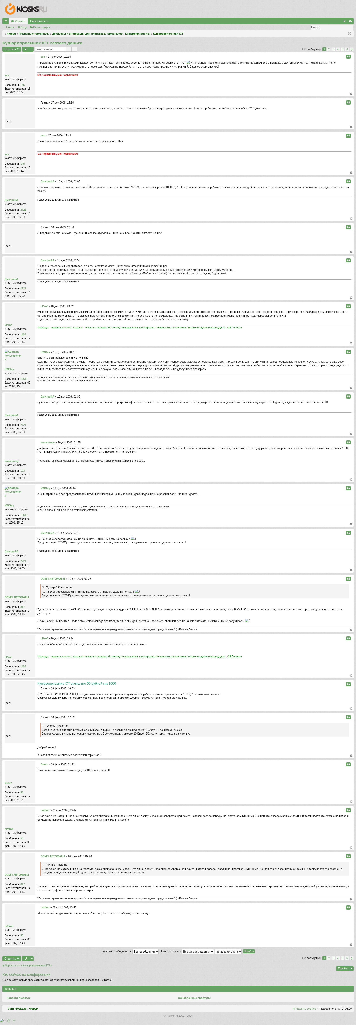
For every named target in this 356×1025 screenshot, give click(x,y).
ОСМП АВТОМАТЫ (17, 597)
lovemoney (12, 461)
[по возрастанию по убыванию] (228, 951)
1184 (23, 334)
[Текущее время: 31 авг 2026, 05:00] (349, 33)
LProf (8, 325)
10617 (24, 378)
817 (22, 607)
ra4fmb (9, 828)
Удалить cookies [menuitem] (306, 1008)
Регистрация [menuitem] (351, 22)
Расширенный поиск (350, 27)
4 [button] (338, 49)
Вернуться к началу (351, 94)
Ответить (10, 49)
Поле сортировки (171, 951)
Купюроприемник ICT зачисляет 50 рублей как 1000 (76, 683)
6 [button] (347, 49)
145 (22, 84)
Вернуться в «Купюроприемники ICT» (28, 965)
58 (21, 792)
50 (21, 838)
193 (22, 470)
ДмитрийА (11, 200)
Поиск (10, 27)
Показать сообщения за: (116, 951)
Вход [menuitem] (345, 22)
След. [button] (352, 49)
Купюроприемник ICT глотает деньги (42, 43)
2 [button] (329, 49)
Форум (33, 1008)
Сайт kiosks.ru (39, 21)
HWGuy (9, 369)
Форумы (20, 21)
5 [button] (342, 49)
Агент (8, 783)
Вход (23, 27)
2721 (23, 209)
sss (7, 75)
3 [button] (333, 49)
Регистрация (41, 27)
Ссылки (6, 22)
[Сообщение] (38, 56)
